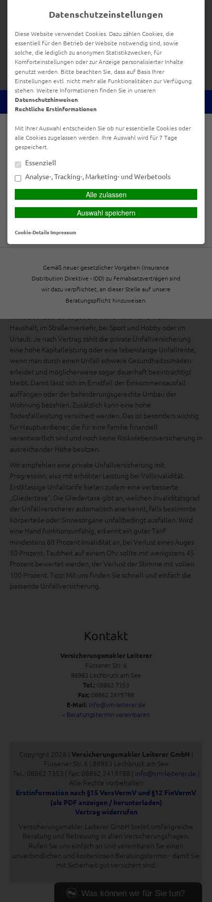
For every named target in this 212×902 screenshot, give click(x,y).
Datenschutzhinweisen (46, 99)
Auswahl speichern (106, 213)
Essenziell (40, 163)
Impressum (63, 232)
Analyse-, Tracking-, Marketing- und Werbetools (97, 177)
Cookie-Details (32, 232)
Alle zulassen (106, 194)
